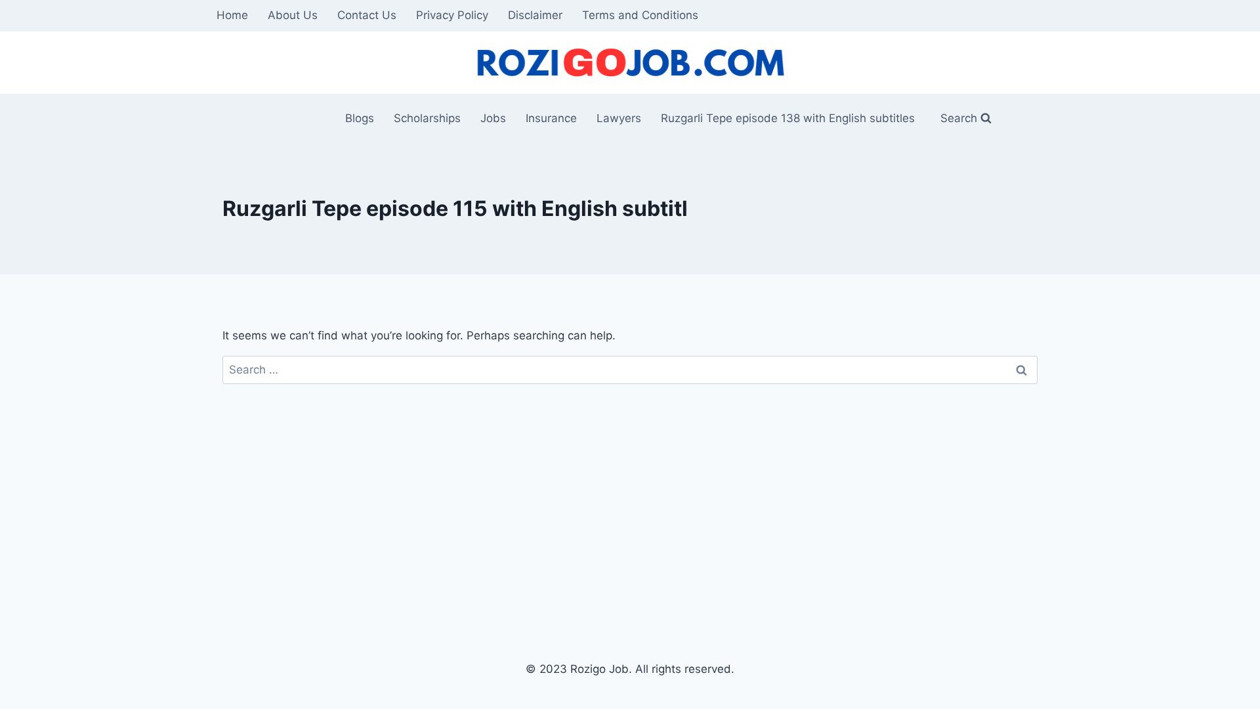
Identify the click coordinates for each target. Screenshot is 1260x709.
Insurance (551, 118)
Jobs (493, 118)
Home (232, 15)
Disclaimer (535, 15)
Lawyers (619, 118)
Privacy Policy (452, 15)
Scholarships (427, 118)
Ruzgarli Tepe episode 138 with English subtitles (788, 118)
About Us (293, 15)
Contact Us (366, 15)
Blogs (359, 118)
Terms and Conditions (640, 15)
